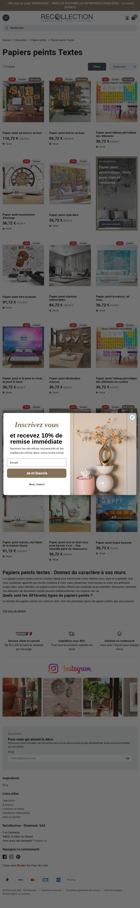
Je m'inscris (36, 473)
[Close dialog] (132, 417)
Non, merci (37, 484)
